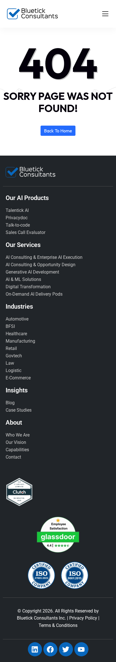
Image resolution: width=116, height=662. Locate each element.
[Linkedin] (35, 649)
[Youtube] (81, 649)
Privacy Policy (83, 618)
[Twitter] (66, 649)
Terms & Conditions (58, 625)
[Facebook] (50, 649)
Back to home (58, 131)
